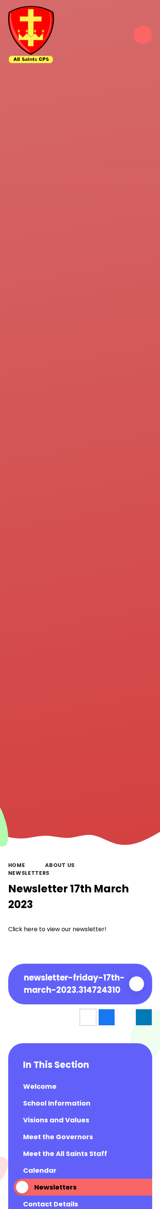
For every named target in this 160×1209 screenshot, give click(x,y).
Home (16, 865)
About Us (60, 865)
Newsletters (29, 873)
